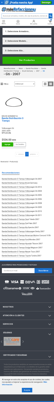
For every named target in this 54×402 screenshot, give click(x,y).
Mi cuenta (33, 24)
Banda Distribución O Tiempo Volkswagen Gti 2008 (22, 203)
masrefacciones (9, 68)
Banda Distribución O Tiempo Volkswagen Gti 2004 (22, 191)
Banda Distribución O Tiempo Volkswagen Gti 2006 (22, 199)
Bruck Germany (27, 71)
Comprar (7, 144)
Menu (4, 23)
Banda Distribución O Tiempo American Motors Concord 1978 (26, 235)
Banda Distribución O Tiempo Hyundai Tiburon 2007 (22, 244)
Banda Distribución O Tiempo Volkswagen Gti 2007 (22, 179)
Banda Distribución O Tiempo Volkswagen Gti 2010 (22, 211)
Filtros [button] (6, 84)
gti (44, 71)
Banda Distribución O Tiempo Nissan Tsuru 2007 (21, 252)
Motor (21, 68)
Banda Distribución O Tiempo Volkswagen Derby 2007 (23, 231)
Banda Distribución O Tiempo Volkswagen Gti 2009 (22, 207)
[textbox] (27, 15)
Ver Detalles (20, 144)
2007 (38, 71)
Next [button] (22, 341)
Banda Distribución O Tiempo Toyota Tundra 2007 (21, 256)
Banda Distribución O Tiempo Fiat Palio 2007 (19, 223)
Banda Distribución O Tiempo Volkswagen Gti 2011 (22, 215)
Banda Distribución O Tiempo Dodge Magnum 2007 (22, 248)
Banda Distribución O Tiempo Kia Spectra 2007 (20, 227)
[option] (12, 341)
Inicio (18, 24)
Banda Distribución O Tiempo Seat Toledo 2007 (20, 219)
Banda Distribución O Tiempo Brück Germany (19, 183)
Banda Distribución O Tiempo (12, 119)
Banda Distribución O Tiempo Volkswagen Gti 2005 (22, 195)
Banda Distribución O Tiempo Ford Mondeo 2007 (21, 240)
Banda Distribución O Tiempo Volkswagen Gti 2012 (22, 187)
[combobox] (27, 31)
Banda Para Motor (32, 68)
